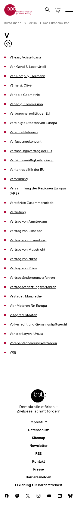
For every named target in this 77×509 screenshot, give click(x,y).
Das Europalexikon (56, 23)
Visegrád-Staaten (23, 315)
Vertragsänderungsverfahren (32, 278)
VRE (13, 352)
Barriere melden (38, 477)
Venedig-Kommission (26, 104)
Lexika (32, 23)
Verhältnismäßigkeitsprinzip (31, 160)
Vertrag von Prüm (23, 268)
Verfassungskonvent (25, 141)
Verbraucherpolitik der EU (30, 113)
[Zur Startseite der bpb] (18, 14)
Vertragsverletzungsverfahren (33, 287)
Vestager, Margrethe (25, 296)
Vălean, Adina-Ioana (25, 57)
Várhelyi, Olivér (21, 85)
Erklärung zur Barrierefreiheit (38, 485)
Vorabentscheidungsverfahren (33, 343)
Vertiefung (18, 212)
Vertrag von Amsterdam (28, 221)
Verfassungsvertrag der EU (31, 151)
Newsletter (38, 446)
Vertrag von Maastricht (27, 249)
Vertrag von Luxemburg (28, 240)
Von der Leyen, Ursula (26, 334)
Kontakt (38, 461)
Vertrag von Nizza (23, 259)
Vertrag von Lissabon (26, 231)
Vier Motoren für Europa (28, 306)
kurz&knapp (12, 23)
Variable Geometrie (25, 95)
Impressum (38, 422)
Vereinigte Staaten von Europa (33, 123)
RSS (38, 454)
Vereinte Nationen (23, 132)
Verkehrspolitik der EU (27, 170)
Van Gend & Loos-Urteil (28, 67)
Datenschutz (38, 430)
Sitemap (38, 438)
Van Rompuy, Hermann (27, 76)
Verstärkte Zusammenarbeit (31, 203)
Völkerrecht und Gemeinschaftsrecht (38, 324)
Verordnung (19, 179)
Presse (38, 469)
